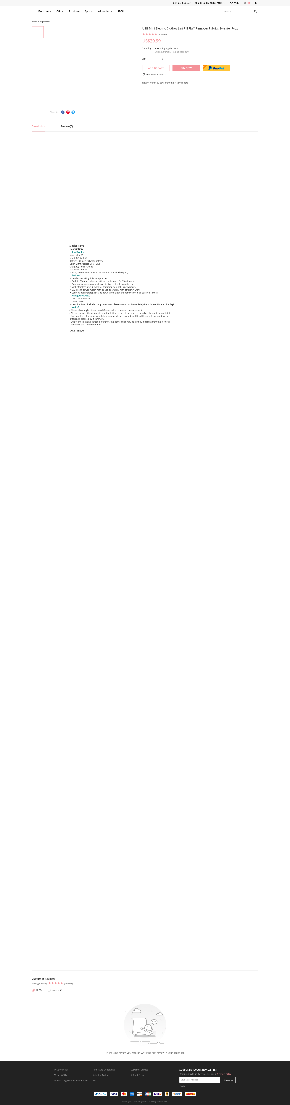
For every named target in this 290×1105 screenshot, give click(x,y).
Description (76, 249)
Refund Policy (137, 1075)
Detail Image (76, 330)
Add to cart (156, 68)
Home (34, 21)
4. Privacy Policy (224, 1073)
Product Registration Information (71, 1080)
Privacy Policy (61, 1069)
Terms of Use (61, 1075)
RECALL (122, 11)
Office (59, 11)
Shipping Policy (100, 1075)
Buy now (186, 68)
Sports (89, 11)
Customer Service (139, 1069)
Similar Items (76, 245)
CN (174, 48)
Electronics (44, 11)
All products (105, 11)
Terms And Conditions (103, 1069)
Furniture (74, 11)
